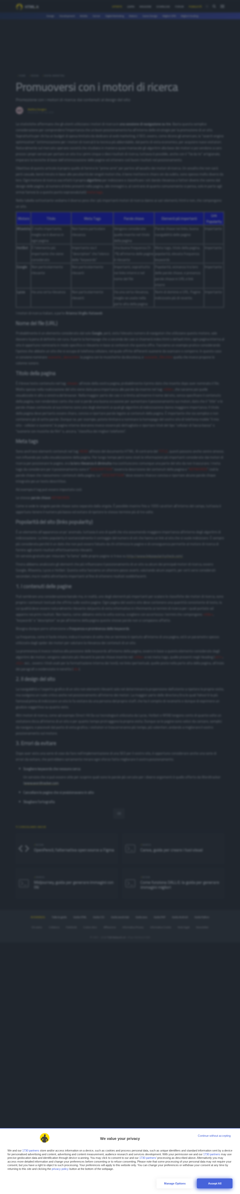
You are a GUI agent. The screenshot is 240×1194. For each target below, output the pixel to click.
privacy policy (60, 1168)
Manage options (175, 1183)
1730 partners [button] (30, 1150)
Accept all (214, 1183)
